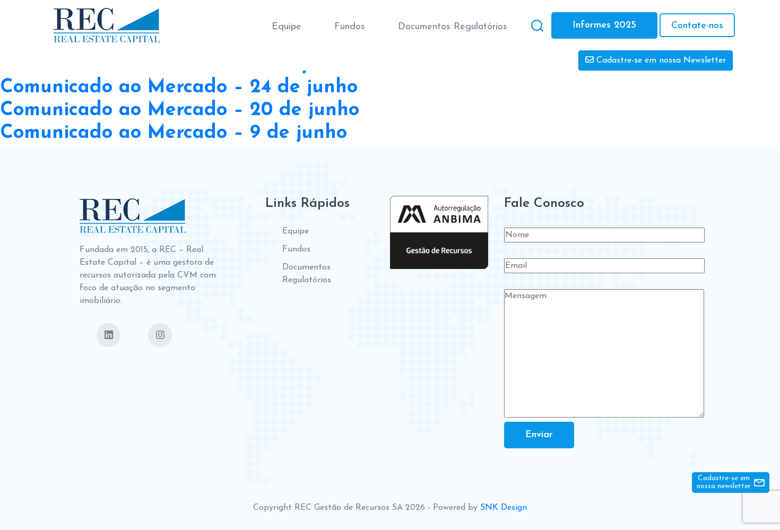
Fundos (349, 27)
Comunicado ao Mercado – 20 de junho (179, 110)
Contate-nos (697, 26)
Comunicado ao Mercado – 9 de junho (173, 133)
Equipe (286, 27)
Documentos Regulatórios (452, 27)
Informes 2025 (604, 25)
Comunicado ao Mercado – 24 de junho (179, 87)
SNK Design (503, 507)
